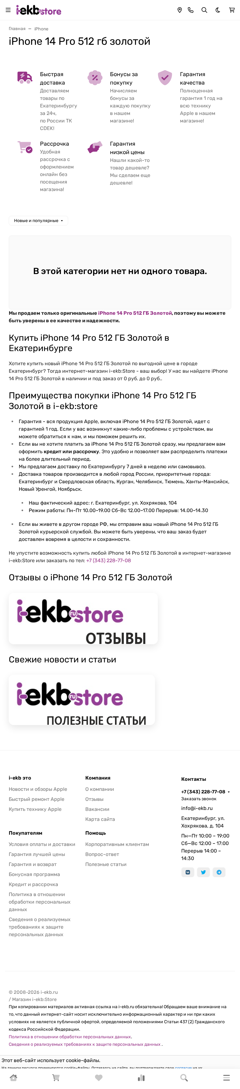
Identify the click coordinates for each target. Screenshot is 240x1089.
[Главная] (13, 1080)
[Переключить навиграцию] (8, 10)
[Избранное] (98, 1080)
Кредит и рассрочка (33, 884)
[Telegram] (219, 872)
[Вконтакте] (187, 872)
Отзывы (94, 799)
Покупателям (25, 833)
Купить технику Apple (35, 809)
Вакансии (97, 809)
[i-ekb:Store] (40, 9)
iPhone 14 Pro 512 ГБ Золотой (135, 313)
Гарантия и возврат (33, 864)
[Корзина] (56, 1080)
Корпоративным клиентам (117, 844)
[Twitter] (203, 872)
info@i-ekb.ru (197, 808)
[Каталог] (227, 1079)
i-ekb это (20, 777)
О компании (99, 789)
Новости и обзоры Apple (38, 789)
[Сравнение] (141, 1080)
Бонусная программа (34, 874)
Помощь (95, 833)
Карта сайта (100, 819)
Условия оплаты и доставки (42, 844)
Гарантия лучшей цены (37, 854)
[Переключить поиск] (204, 10)
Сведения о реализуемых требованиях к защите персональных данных (40, 926)
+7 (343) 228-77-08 (108, 560)
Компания (97, 777)
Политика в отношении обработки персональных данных (40, 901)
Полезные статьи (106, 864)
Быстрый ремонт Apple (36, 799)
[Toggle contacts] (190, 10)
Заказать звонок (199, 798)
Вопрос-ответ (102, 854)
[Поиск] (184, 1079)
